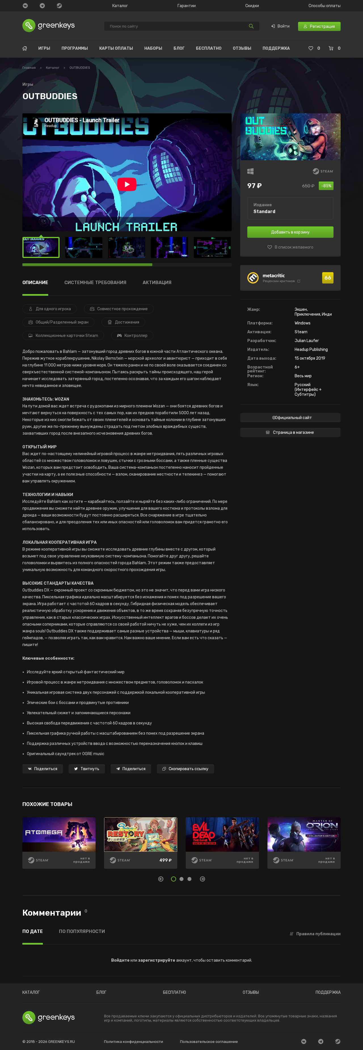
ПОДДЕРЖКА (276, 49)
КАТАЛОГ (31, 993)
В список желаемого (294, 247)
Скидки (252, 6)
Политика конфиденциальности (133, 1041)
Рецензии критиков (279, 281)
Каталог (120, 6)
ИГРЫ (44, 49)
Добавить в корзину (290, 232)
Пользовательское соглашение (209, 1041)
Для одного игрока (53, 309)
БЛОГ (179, 49)
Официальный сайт (293, 417)
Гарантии (187, 6)
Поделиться (45, 768)
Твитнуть (90, 768)
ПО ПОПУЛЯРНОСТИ (82, 931)
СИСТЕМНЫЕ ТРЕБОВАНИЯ (95, 282)
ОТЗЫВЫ (242, 49)
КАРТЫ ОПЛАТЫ (116, 49)
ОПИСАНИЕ (35, 282)
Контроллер (135, 335)
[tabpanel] (181, 847)
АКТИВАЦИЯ (157, 282)
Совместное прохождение (122, 309)
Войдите (120, 960)
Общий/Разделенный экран (62, 322)
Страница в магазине (293, 432)
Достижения (127, 322)
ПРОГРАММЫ (75, 49)
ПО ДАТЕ (32, 931)
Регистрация (322, 26)
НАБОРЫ (153, 49)
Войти (284, 26)
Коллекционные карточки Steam (67, 335)
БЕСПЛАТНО (208, 49)
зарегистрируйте (156, 960)
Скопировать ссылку (188, 768)
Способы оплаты (325, 6)
